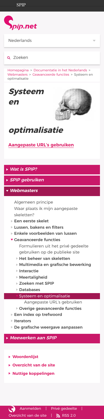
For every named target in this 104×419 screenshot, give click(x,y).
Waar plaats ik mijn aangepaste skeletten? (46, 211)
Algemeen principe (33, 202)
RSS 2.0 (69, 416)
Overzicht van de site (33, 365)
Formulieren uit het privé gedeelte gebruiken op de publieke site (53, 249)
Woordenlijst (25, 357)
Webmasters (18, 75)
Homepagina (18, 70)
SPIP (21, 4)
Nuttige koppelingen (33, 373)
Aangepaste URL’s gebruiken (41, 145)
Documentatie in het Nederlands (60, 70)
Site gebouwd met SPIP (12, 409)
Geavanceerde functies (50, 75)
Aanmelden (30, 409)
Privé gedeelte (64, 409)
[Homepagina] (20, 23)
